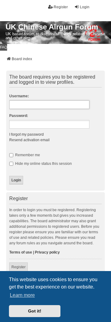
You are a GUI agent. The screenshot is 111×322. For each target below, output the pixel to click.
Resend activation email (29, 140)
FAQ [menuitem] (3, 47)
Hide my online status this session (43, 163)
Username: (19, 96)
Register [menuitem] (61, 7)
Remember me (27, 155)
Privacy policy (47, 252)
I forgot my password (26, 134)
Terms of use (20, 252)
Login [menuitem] (84, 7)
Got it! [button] (34, 310)
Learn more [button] (22, 295)
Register (18, 267)
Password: (18, 116)
